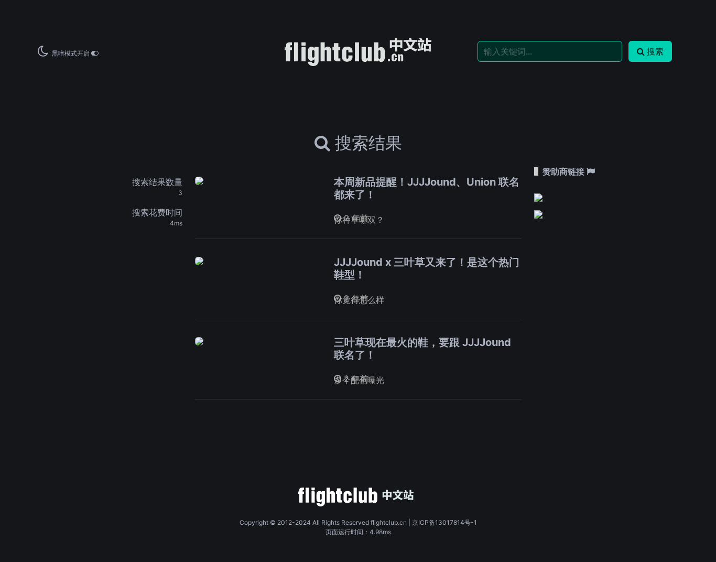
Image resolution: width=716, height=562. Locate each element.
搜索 (655, 51)
